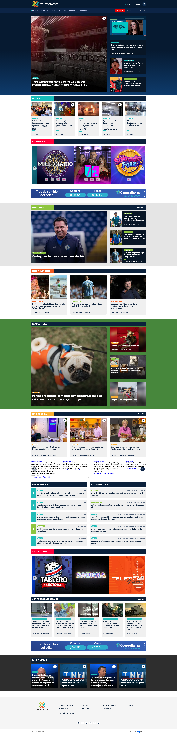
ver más (140, 207)
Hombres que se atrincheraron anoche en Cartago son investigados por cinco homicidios (59, 505)
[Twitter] (130, 11)
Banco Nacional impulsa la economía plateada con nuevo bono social (112, 620)
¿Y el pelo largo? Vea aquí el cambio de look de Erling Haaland (128, 255)
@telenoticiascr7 (36, 461)
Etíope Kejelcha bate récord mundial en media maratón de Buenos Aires (118, 505)
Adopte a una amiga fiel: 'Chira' (128, 394)
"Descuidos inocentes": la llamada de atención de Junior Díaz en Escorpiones (128, 237)
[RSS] (141, 11)
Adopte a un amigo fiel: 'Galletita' (128, 339)
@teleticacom (130, 461)
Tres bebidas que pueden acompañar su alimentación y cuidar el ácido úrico (88, 437)
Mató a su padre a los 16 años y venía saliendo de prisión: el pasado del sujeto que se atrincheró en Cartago (59, 493)
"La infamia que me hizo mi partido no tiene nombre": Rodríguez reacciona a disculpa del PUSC (118, 517)
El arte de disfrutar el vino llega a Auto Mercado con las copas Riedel (88, 620)
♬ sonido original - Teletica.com (135, 468)
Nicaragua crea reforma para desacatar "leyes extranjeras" (128, 66)
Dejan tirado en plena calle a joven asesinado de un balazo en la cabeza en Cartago (118, 529)
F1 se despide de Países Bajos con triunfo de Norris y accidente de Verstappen (118, 493)
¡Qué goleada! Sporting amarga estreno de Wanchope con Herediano (59, 529)
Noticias (35, 10)
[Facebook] (127, 11)
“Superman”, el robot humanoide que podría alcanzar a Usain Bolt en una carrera (41, 620)
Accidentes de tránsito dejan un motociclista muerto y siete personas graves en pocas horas (59, 517)
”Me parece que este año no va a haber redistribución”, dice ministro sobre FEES (69, 54)
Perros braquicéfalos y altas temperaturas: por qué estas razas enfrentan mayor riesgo (69, 366)
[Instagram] (134, 11)
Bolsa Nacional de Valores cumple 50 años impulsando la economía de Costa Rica (135, 620)
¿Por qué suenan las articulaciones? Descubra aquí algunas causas (49, 437)
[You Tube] (137, 11)
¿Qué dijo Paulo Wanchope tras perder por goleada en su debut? (128, 84)
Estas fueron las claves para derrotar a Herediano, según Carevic (128, 219)
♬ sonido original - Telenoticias (72, 470)
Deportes (44, 10)
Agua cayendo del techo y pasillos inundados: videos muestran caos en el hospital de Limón (112, 119)
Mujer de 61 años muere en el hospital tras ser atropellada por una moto (118, 541)
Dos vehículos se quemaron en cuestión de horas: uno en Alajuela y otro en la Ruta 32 (88, 119)
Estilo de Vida (56, 10)
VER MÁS (140, 271)
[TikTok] (144, 11)
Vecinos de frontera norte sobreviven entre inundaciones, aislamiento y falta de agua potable (59, 541)
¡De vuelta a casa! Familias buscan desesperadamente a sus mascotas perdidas (128, 367)
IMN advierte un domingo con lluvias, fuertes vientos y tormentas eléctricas (135, 119)
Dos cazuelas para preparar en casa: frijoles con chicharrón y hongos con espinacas (128, 437)
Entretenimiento (69, 10)
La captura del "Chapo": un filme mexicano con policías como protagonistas (128, 294)
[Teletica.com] (45, 4)
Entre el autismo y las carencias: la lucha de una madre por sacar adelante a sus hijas (128, 35)
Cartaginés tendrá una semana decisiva (69, 237)
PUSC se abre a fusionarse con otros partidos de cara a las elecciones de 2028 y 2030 (41, 119)
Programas (83, 10)
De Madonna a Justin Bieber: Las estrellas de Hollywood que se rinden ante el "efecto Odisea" (49, 294)
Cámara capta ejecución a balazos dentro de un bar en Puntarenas (64, 119)
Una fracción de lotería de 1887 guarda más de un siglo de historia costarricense (64, 620)
